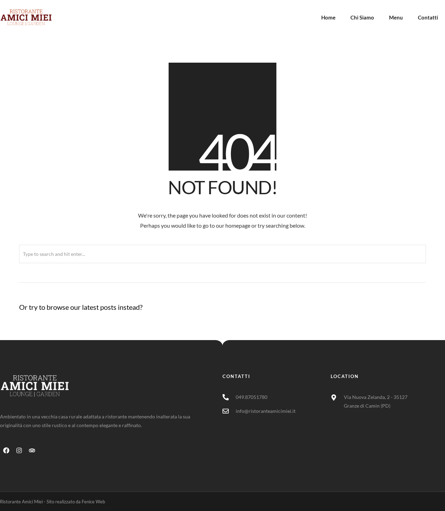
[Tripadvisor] (32, 450)
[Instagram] (19, 450)
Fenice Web (93, 501)
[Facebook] (6, 450)
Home (328, 17)
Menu (396, 17)
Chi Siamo (362, 17)
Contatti (428, 17)
